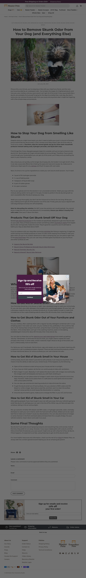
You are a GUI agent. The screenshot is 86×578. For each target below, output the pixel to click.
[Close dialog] (67, 276)
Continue (30, 297)
